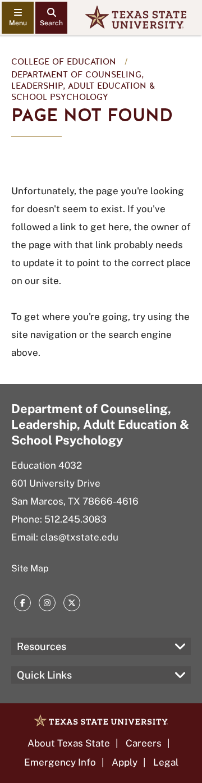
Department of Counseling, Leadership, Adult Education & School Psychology (83, 86)
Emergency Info (60, 762)
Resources (41, 646)
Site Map (30, 568)
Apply (124, 762)
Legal (165, 762)
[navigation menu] (18, 18)
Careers (144, 743)
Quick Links (44, 675)
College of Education (63, 61)
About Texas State (68, 743)
